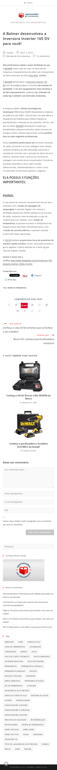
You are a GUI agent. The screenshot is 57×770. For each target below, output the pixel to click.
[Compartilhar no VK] (46, 305)
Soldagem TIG (11, 739)
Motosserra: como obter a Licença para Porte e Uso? (30, 627)
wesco (8, 749)
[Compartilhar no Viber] (39, 305)
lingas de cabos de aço (16, 695)
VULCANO (33, 75)
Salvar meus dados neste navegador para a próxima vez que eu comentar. (27, 523)
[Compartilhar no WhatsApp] (39, 311)
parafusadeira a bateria (16, 705)
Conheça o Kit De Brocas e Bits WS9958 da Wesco (28, 397)
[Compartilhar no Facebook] (16, 305)
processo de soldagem (15, 720)
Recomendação (38, 720)
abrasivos (9, 642)
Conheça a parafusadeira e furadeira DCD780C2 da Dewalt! (28, 445)
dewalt (23, 652)
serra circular (12, 729)
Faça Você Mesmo (36, 661)
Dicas (34, 652)
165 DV (8, 240)
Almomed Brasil (9, 593)
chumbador (35, 647)
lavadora (31, 686)
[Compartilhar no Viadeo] (32, 311)
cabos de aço (33, 642)
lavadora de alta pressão (17, 690)
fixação (33, 671)
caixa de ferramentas (15, 647)
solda (26, 734)
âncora (27, 749)
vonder (45, 744)
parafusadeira (23, 700)
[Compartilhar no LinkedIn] (32, 305)
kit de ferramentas (14, 686)
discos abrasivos (42, 656)
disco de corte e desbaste (17, 656)
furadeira (30, 676)
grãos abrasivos (12, 681)
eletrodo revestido (14, 661)
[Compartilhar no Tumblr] (25, 311)
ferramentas (11, 666)
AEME (20, 642)
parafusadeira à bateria (16, 715)
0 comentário (43, 56)
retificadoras (11, 725)
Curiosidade (10, 652)
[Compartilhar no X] (9, 305)
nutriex (8, 700)
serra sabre (28, 729)
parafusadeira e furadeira (17, 710)
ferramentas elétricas (32, 666)
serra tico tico (12, 734)
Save (25, 305)
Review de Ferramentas (18, 56)
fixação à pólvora (13, 676)
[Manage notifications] (6, 764)
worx (17, 749)
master (10, 52)
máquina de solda (39, 695)
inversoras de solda (34, 681)
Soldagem (38, 734)
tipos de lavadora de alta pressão (21, 744)
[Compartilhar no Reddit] (17, 311)
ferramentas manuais (15, 671)
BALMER (8, 68)
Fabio (5, 610)
